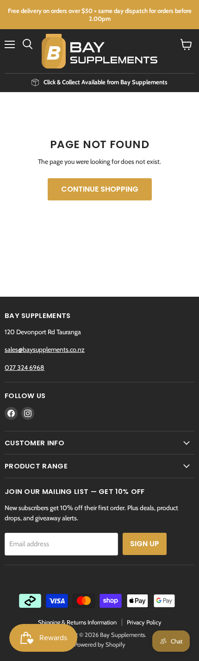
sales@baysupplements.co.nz (45, 349)
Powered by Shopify (99, 644)
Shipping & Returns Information (77, 622)
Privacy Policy (144, 622)
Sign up (144, 543)
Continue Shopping (99, 189)
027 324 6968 (24, 367)
